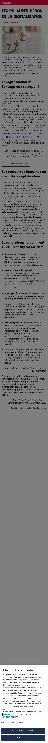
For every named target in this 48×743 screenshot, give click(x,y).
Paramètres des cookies (12, 722)
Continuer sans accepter (37, 668)
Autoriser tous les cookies (23, 731)
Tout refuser (23, 738)
